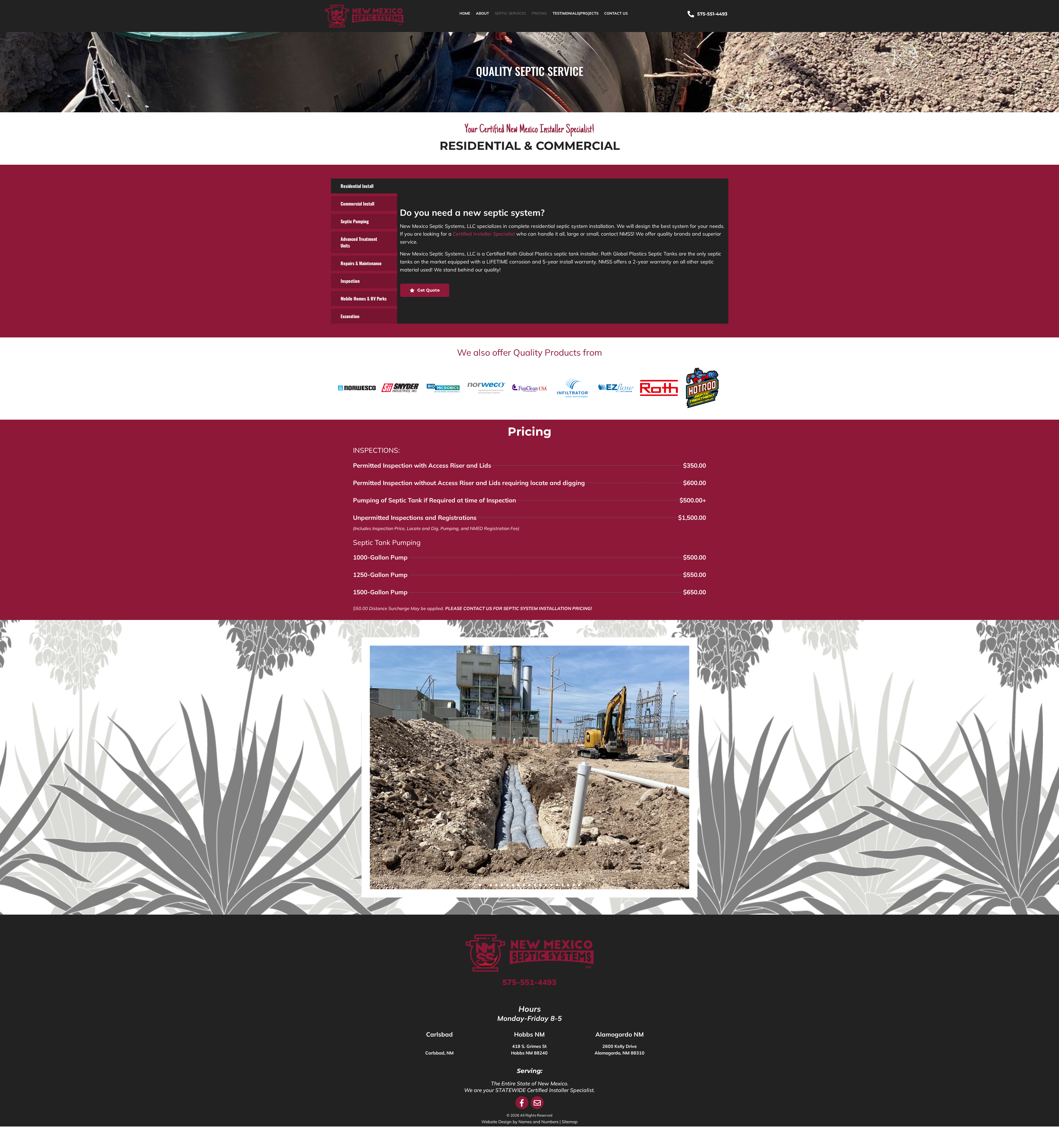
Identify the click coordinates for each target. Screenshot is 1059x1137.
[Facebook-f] (521, 1102)
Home (464, 13)
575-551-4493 (529, 982)
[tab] (364, 186)
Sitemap (569, 1121)
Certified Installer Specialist (484, 234)
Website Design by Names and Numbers (520, 1121)
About (482, 13)
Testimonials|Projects (575, 13)
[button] (480, 885)
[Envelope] (537, 1102)
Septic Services (510, 13)
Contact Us (616, 13)
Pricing (539, 13)
